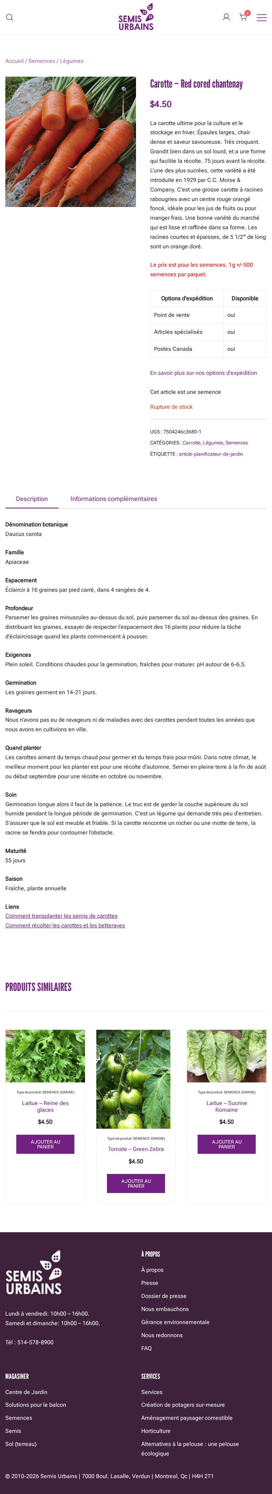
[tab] (31, 499)
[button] (124, 90)
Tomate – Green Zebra (136, 1149)
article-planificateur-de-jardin (211, 454)
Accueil (14, 61)
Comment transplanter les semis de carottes (61, 916)
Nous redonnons (162, 1335)
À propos (152, 1269)
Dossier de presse (164, 1296)
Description (32, 498)
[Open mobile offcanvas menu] (262, 17)
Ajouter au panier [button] (45, 1144)
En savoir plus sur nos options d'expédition (203, 373)
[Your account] (226, 17)
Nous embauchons (165, 1309)
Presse (149, 1283)
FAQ (146, 1348)
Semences (41, 61)
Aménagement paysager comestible (187, 1418)
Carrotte (191, 442)
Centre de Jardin (26, 1392)
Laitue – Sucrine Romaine (226, 1106)
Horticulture (156, 1431)
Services (152, 1392)
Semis (13, 1431)
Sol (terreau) (20, 1444)
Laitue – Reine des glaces (45, 1106)
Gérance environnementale (175, 1322)
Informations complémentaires (113, 498)
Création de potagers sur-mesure (183, 1404)
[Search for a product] (9, 17)
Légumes (72, 61)
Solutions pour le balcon (35, 1404)
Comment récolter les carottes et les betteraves (65, 925)
